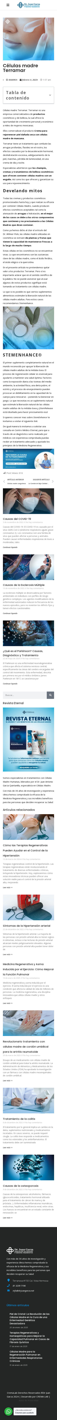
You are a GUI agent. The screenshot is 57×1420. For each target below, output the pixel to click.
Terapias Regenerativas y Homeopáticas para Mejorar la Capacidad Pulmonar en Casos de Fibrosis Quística (29, 1337)
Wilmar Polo (12, 234)
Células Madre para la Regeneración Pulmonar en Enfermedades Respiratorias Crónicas (26, 1356)
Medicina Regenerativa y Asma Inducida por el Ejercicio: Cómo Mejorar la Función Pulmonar (28, 969)
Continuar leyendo (10, 547)
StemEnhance (40, 417)
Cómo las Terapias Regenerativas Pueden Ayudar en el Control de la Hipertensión (25, 850)
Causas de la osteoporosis (20, 1186)
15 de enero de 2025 (18, 1365)
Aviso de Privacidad (28, 1400)
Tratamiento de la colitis (19, 1119)
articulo (39, 230)
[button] (50, 95)
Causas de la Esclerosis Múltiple (24, 585)
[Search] (50, 695)
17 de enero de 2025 (18, 1346)
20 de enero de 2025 (19, 1327)
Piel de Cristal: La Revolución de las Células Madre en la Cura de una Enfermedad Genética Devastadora (30, 1318)
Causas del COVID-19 (17, 519)
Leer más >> (8, 887)
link (35, 421)
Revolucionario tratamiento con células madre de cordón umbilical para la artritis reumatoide (25, 1047)
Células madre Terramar (20, 68)
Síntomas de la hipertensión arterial (26, 926)
